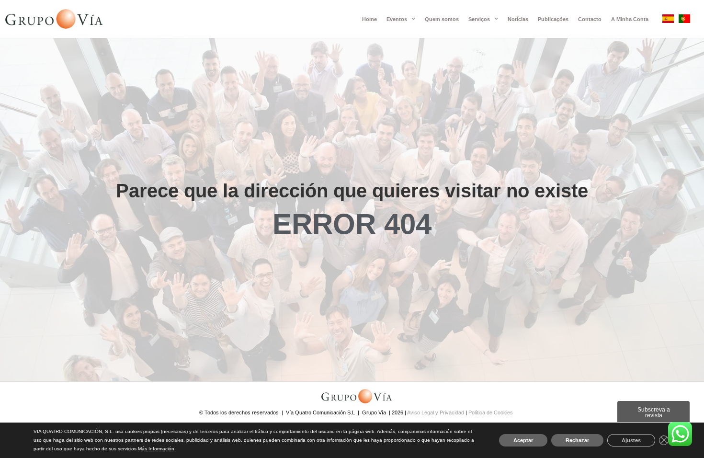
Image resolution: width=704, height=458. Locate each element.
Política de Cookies (490, 412)
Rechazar (577, 440)
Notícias (518, 19)
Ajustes (631, 440)
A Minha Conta (629, 19)
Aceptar (523, 440)
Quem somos (442, 19)
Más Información (156, 448)
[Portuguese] (684, 20)
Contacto (590, 19)
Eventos (396, 19)
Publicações (553, 19)
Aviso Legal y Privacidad (436, 412)
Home (369, 19)
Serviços (479, 19)
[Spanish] (668, 20)
